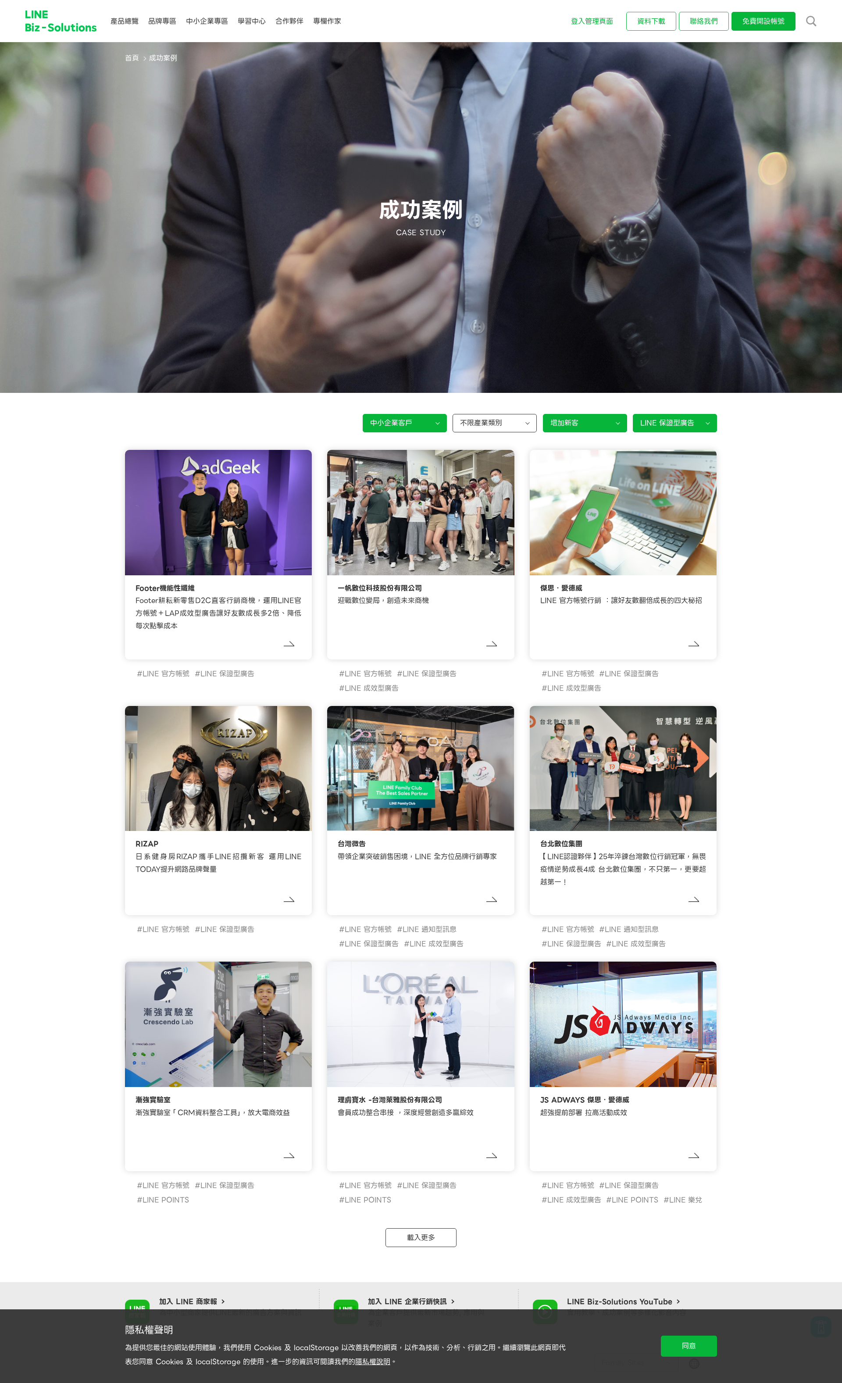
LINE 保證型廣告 (227, 673)
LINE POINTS (166, 1199)
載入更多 (421, 1237)
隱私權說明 (372, 1361)
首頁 (132, 58)
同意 (689, 1345)
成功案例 (163, 58)
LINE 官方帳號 (166, 673)
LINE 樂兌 (685, 1199)
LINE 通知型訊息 (430, 929)
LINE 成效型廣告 (372, 688)
